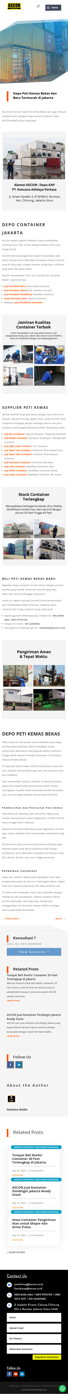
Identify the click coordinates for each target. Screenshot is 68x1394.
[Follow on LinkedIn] (19, 1064)
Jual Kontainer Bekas (15, 290)
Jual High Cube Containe (17, 446)
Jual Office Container (15, 470)
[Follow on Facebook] (10, 1064)
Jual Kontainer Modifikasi (18, 294)
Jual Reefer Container (15, 438)
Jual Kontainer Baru (14, 286)
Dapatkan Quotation (47, 1357)
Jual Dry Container (14, 433)
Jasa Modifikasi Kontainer (29, 302)
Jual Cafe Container (14, 466)
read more (13, 1000)
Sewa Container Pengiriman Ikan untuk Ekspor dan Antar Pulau (34, 1223)
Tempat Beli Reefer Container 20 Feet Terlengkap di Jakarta (32, 977)
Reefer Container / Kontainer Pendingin (36, 1147)
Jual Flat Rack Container (17, 462)
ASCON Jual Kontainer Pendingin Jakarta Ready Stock (31, 1191)
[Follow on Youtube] (15, 1374)
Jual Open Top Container (17, 450)
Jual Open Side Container (17, 454)
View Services (32, 952)
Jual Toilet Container (15, 474)
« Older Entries (16, 1252)
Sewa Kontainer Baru (15, 298)
